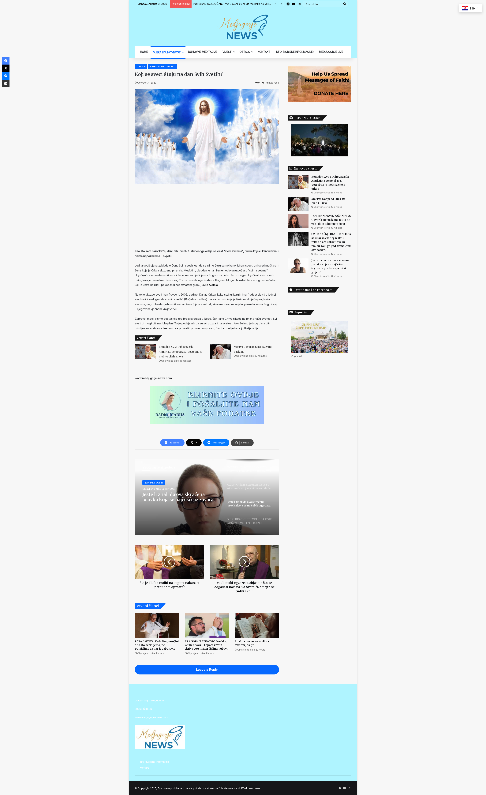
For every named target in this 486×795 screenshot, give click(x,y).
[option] (207, 497)
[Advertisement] (207, 216)
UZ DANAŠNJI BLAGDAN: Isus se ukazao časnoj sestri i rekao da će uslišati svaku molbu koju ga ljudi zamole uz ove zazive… (267, 3)
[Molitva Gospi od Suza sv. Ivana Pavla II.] (220, 351)
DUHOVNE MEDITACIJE (202, 51)
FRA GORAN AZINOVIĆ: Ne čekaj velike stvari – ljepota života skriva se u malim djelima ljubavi (206, 645)
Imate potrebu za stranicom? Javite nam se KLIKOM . (217, 788)
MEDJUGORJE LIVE (331, 51)
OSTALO (245, 51)
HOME (144, 51)
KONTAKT (264, 51)
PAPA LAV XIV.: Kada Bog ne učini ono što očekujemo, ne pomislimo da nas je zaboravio (157, 645)
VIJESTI (227, 51)
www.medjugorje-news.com (153, 378)
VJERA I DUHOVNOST (167, 52)
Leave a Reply (207, 669)
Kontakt (144, 767)
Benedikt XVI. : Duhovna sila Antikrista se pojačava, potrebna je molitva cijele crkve (180, 351)
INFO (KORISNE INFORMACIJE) (295, 51)
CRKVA (141, 66)
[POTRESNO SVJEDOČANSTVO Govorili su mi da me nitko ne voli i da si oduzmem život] (298, 221)
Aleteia (213, 285)
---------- (254, 788)
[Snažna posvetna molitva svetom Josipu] (257, 625)
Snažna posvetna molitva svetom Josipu (252, 643)
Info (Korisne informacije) (155, 761)
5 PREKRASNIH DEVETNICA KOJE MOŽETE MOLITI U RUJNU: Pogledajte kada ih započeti (178, 497)
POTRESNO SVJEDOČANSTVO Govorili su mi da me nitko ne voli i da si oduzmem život (331, 220)
